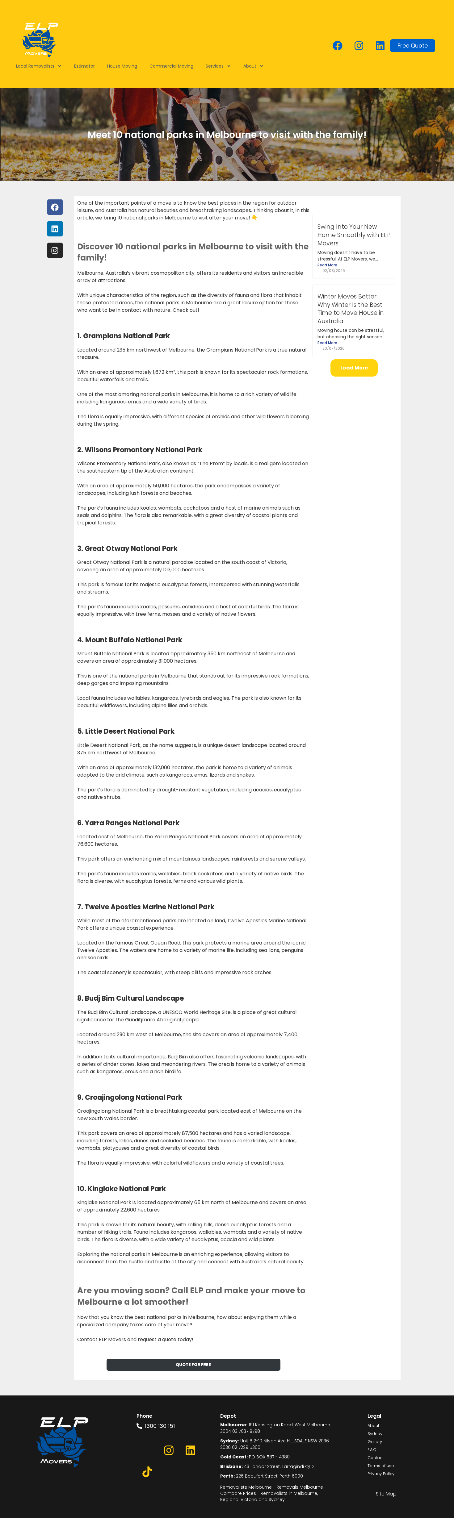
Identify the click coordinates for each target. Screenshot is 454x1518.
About (249, 66)
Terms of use (381, 1466)
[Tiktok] (147, 1472)
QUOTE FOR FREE (193, 1365)
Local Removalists (35, 66)
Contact (376, 1458)
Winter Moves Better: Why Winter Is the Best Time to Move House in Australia (350, 309)
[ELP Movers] (62, 1442)
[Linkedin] (380, 46)
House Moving (122, 66)
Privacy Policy (381, 1474)
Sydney (375, 1434)
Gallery (375, 1442)
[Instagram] (359, 46)
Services (215, 66)
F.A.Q (372, 1450)
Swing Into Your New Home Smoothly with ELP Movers (353, 235)
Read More (327, 265)
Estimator (84, 66)
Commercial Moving (171, 66)
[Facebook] (337, 46)
